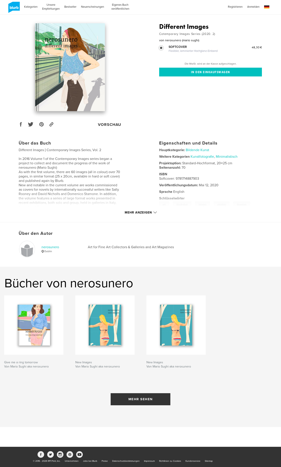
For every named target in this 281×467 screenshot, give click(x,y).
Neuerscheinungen (92, 7)
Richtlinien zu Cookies (170, 461)
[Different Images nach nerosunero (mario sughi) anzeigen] (70, 67)
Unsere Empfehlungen (51, 7)
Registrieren (235, 7)
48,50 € (257, 47)
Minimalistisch (227, 156)
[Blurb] (13, 9)
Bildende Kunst (197, 150)
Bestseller (70, 7)
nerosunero (50, 247)
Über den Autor (36, 233)
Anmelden (253, 7)
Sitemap (209, 461)
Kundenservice (193, 461)
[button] (266, 7)
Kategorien (31, 7)
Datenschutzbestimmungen (126, 461)
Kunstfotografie (202, 156)
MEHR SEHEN (140, 399)
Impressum (149, 461)
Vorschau (109, 124)
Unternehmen (72, 461)
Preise (105, 461)
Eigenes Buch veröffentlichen (120, 7)
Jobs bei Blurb (90, 461)
